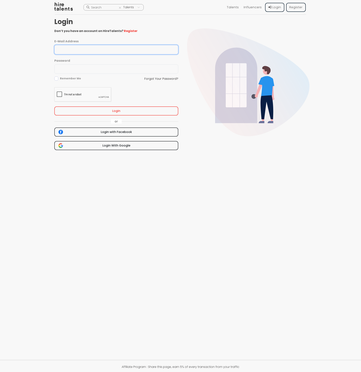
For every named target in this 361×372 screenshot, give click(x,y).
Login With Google (116, 145)
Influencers (253, 7)
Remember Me (70, 78)
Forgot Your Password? (161, 79)
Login (276, 7)
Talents (233, 7)
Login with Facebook (116, 132)
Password (62, 60)
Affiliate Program (134, 367)
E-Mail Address (66, 41)
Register (296, 7)
